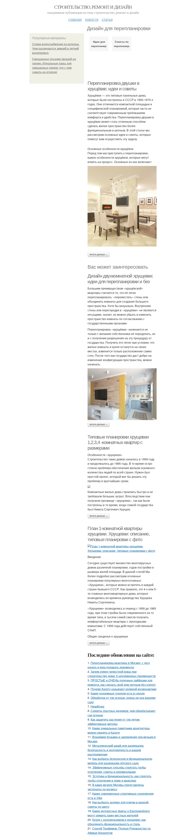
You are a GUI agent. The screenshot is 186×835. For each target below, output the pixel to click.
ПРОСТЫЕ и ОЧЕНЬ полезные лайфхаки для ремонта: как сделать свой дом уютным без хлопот (122, 682)
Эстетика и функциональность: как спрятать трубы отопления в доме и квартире (119, 778)
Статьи (107, 19)
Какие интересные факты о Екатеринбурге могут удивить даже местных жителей (119, 813)
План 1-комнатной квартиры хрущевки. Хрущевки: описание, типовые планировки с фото (118, 534)
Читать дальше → (99, 254)
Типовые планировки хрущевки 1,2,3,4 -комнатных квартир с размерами (118, 442)
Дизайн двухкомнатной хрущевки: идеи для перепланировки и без (120, 278)
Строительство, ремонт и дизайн (93, 7)
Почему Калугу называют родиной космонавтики (123, 689)
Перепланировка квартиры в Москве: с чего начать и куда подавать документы (119, 665)
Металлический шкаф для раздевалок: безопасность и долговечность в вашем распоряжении (116, 750)
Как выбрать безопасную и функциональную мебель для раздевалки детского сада (120, 761)
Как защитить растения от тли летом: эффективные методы (114, 721)
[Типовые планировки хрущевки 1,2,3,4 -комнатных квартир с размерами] (122, 486)
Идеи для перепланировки (99, 44)
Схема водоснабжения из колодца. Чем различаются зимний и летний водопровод (55, 48)
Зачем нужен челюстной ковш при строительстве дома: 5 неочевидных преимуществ (122, 673)
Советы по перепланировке (121, 44)
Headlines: (98, 706)
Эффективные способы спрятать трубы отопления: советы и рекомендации (117, 769)
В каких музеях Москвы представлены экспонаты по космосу (116, 787)
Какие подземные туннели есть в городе (118, 693)
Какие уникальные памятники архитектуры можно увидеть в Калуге (119, 730)
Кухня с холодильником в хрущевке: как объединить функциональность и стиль (117, 822)
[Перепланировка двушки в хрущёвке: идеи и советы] (122, 206)
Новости (91, 19)
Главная (75, 19)
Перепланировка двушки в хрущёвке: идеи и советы (113, 85)
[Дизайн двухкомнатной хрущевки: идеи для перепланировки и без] (122, 394)
